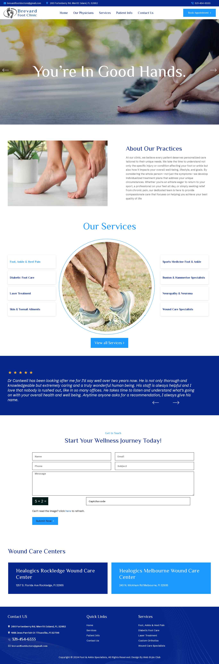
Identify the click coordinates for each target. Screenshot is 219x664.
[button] (213, 70)
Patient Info (124, 13)
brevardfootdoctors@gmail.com (24, 3)
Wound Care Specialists (178, 309)
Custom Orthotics (148, 640)
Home (64, 13)
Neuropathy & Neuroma (178, 293)
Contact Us (145, 13)
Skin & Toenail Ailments (25, 309)
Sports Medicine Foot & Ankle (182, 261)
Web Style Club (151, 657)
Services (105, 13)
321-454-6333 (203, 3)
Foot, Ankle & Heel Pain (25, 261)
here (68, 511)
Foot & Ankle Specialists (93, 657)
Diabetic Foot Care (22, 277)
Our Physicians (83, 13)
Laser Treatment (20, 293)
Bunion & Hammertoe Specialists (184, 277)
